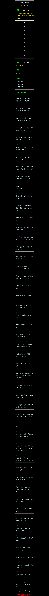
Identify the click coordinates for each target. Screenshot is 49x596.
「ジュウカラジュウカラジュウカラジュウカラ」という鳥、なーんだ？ (24, 448)
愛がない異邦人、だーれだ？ (24, 557)
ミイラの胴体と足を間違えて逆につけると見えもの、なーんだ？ (24, 436)
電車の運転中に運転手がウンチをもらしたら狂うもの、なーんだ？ (24, 376)
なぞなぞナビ (24, 3)
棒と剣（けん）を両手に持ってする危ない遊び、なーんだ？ (24, 208)
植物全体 (20, 84)
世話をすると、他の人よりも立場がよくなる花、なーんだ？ (24, 489)
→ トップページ (24, 591)
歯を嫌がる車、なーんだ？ (24, 574)
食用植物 (20, 81)
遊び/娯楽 (20, 87)
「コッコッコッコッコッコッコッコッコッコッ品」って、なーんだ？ (24, 584)
